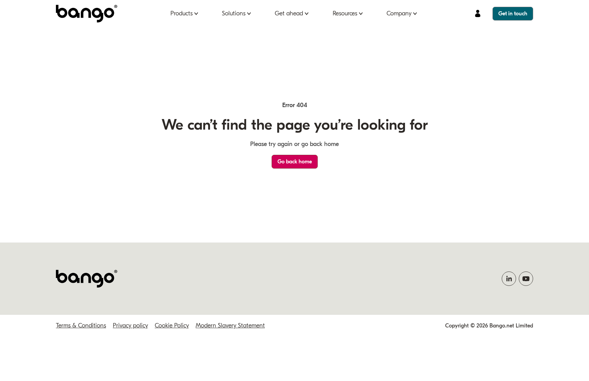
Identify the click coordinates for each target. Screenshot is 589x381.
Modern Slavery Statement (230, 325)
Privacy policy (130, 325)
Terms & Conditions (81, 325)
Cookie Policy (172, 325)
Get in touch (512, 14)
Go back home (294, 162)
